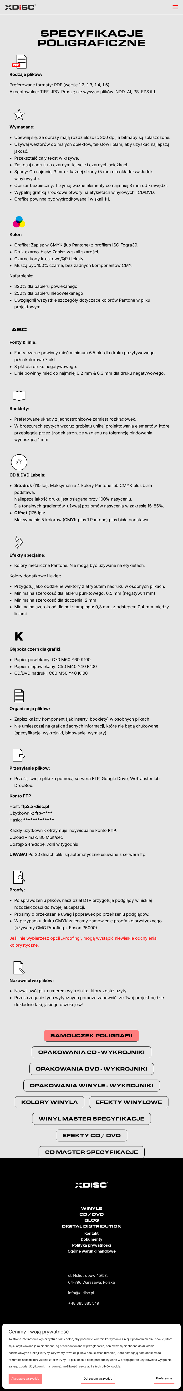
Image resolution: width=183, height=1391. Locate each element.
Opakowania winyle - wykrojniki (91, 1085)
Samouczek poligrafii (91, 1035)
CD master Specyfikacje (91, 1152)
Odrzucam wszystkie (98, 1378)
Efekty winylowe (129, 1102)
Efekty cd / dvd (91, 1135)
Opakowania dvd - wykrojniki (91, 1068)
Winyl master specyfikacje (91, 1118)
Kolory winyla (49, 1102)
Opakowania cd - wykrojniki (91, 1052)
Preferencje (164, 1378)
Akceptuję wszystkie (25, 1378)
